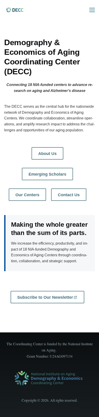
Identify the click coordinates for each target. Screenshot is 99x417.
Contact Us (69, 195)
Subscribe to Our (45, 297)
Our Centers (27, 195)
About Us (47, 153)
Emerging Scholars (47, 174)
